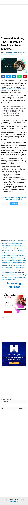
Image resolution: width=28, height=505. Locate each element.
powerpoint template (9, 269)
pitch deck (13, 264)
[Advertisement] (14, 20)
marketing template (13, 262)
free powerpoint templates (10, 250)
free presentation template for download (13, 252)
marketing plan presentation (13, 258)
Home (9, 52)
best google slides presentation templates (12, 240)
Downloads (15, 52)
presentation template (19, 272)
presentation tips (14, 274)
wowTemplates (14, 501)
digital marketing (9, 245)
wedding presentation (10, 279)
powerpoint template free (6, 270)
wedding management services (16, 275)
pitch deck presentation (20, 264)
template (7, 275)
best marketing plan (12, 241)
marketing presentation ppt (20, 260)
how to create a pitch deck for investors (13, 257)
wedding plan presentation (13, 277)
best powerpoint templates (12, 243)
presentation (3, 272)
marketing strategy (5, 262)
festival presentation (16, 247)
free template (14, 253)
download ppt (16, 245)
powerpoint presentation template (8, 267)
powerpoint (11, 265)
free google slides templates (13, 248)
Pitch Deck (15, 88)
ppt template (23, 270)
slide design (20, 274)
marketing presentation (10, 260)
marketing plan (4, 258)
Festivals (3, 88)
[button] (3, 76)
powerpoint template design (20, 269)
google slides (19, 253)
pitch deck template (5, 265)
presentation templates (6, 274)
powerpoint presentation (19, 265)
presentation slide (10, 272)
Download (14, 203)
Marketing (10, 54)
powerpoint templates (16, 270)
